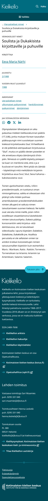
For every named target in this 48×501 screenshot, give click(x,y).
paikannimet (8, 108)
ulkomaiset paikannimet (14, 104)
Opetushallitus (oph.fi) (19, 372)
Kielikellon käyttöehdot (18, 344)
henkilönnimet (36, 104)
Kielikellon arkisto (15, 333)
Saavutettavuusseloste (13, 477)
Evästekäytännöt (10, 473)
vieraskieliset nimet (11, 100)
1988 (4, 87)
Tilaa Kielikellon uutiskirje (19, 451)
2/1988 (5, 76)
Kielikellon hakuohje (16, 339)
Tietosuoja (7, 469)
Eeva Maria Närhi (13, 61)
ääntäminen (23, 108)
